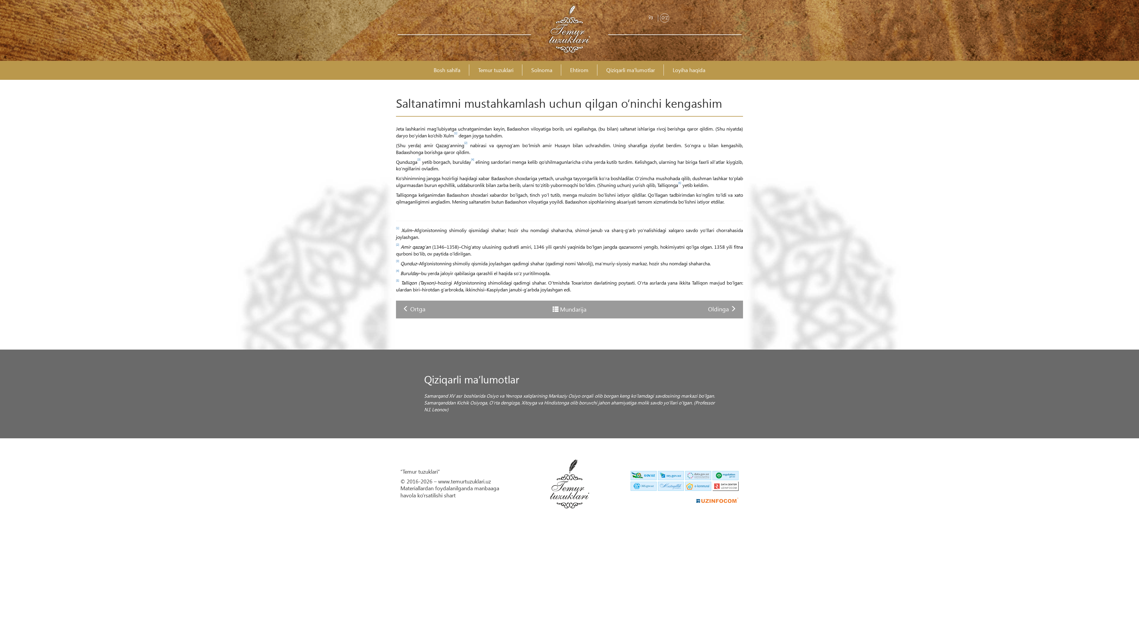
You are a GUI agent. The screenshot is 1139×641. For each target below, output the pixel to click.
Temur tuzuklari (495, 70)
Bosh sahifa (447, 70)
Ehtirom (579, 70)
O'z (664, 17)
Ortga (417, 308)
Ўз (650, 17)
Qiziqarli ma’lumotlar (630, 70)
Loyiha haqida (689, 70)
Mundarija (573, 309)
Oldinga (719, 308)
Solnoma (541, 70)
